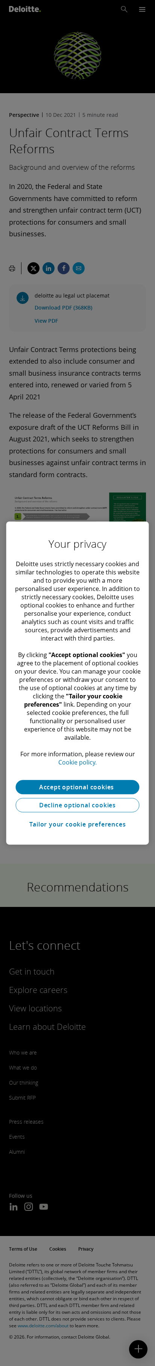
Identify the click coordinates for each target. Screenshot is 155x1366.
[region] (77, 683)
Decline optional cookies (77, 805)
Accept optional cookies (77, 787)
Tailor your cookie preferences (77, 824)
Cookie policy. (77, 762)
